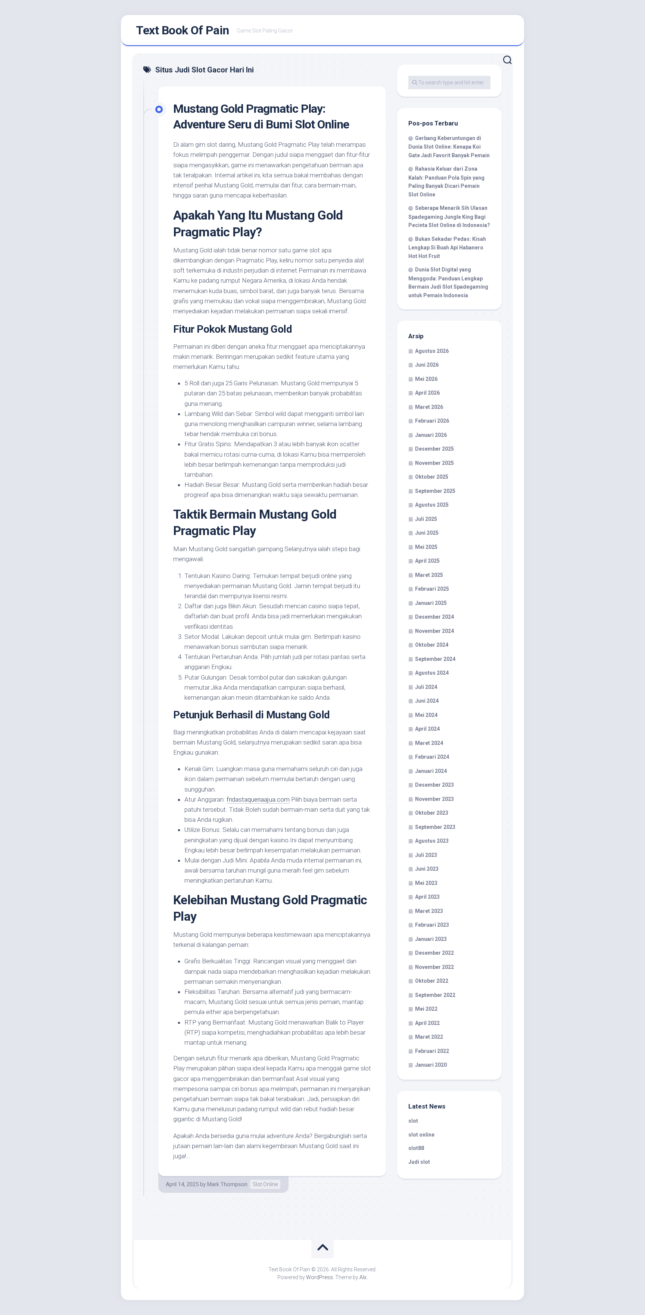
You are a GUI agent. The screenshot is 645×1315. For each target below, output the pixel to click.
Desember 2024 (434, 617)
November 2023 (434, 799)
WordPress (319, 1277)
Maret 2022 (429, 1037)
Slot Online (265, 1184)
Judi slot (419, 1162)
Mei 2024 (426, 715)
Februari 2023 (432, 925)
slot (413, 1121)
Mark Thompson (227, 1184)
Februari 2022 (432, 1051)
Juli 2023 (426, 855)
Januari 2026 (431, 435)
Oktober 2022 (431, 981)
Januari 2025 (431, 603)
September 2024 (435, 659)
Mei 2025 (426, 547)
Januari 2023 (431, 939)
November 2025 (434, 463)
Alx (363, 1277)
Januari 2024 (431, 771)
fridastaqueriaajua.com (258, 799)
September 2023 (435, 827)
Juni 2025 (427, 533)
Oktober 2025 (431, 477)
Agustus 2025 (432, 505)
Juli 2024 (426, 687)
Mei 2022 (426, 1009)
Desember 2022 (434, 953)
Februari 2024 (432, 757)
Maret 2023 (429, 911)
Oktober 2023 (431, 813)
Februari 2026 (432, 421)
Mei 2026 (426, 379)
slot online (421, 1135)
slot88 (416, 1148)
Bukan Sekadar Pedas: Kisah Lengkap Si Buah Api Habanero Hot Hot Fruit (447, 247)
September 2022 (435, 995)
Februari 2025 (432, 589)
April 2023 (427, 897)
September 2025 (435, 491)
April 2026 (427, 393)
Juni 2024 (427, 701)
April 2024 (427, 729)
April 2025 (427, 561)
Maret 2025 (429, 575)
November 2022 (434, 967)
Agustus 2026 (432, 351)
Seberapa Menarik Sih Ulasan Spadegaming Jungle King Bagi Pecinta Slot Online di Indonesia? (449, 216)
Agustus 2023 (432, 841)
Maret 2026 (429, 407)
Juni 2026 (427, 365)
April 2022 (427, 1023)
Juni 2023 (427, 869)
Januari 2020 (431, 1065)
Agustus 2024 (432, 673)
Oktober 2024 (431, 645)
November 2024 (434, 631)
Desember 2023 (434, 785)
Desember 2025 (434, 449)
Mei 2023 (426, 883)
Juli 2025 (426, 519)
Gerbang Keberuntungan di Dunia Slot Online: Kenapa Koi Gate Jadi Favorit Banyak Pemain (449, 146)
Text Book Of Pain (182, 30)
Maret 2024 (429, 743)
